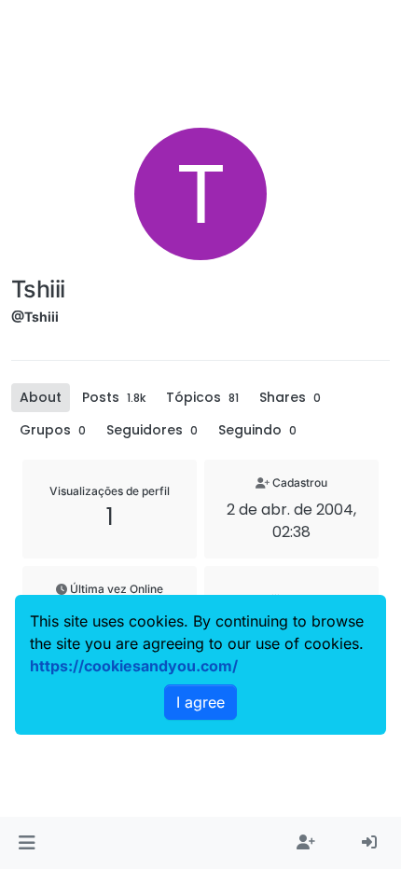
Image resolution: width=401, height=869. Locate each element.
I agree (200, 702)
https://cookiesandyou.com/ (134, 665)
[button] (26, 843)
